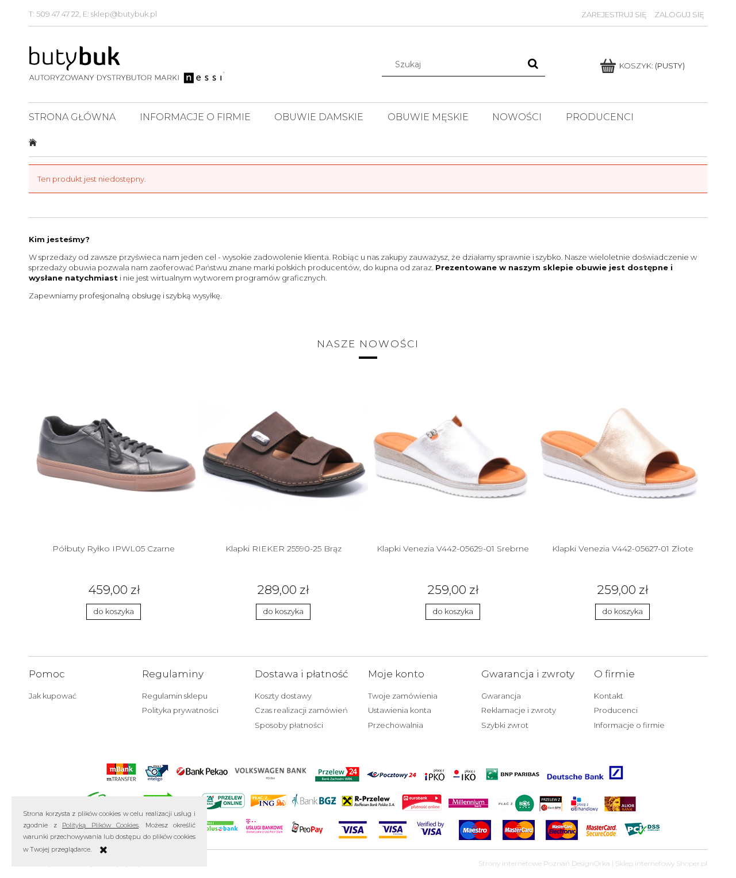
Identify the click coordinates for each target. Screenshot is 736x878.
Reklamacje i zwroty (518, 710)
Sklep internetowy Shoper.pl (661, 863)
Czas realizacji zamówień (301, 710)
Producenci (616, 710)
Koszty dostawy (283, 695)
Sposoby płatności (289, 725)
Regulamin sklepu (175, 695)
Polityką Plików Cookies (100, 825)
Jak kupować (52, 695)
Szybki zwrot (504, 725)
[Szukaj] (533, 64)
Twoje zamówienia (403, 695)
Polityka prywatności (180, 710)
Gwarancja (501, 695)
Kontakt (608, 695)
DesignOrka (591, 863)
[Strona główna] (128, 63)
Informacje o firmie (629, 725)
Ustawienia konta (399, 710)
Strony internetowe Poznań (524, 863)
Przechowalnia (395, 725)
